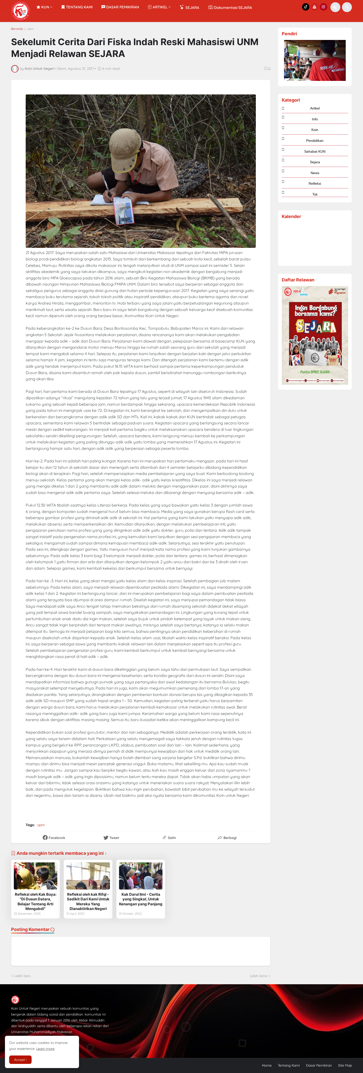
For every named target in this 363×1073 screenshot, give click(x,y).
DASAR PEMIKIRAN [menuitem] (122, 7)
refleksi (315, 183)
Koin (314, 130)
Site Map (345, 1065)
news (315, 173)
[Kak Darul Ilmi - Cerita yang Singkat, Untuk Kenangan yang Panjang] (140, 876)
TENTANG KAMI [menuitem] (79, 7)
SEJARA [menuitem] (191, 7)
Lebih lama (258, 976)
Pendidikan (314, 141)
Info (315, 119)
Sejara (315, 162)
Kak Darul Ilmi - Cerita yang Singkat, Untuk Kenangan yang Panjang (140, 899)
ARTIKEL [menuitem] (159, 7)
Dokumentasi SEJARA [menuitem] (232, 7)
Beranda (17, 28)
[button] (335, 7)
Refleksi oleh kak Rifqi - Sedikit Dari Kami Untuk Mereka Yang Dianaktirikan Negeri (88, 901)
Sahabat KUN (314, 151)
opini (30, 28)
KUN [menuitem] (44, 7)
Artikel (315, 108)
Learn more (45, 1048)
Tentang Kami (289, 1065)
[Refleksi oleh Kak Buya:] (35, 876)
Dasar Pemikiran (319, 1065)
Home (267, 1065)
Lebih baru (22, 976)
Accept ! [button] (20, 1059)
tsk (315, 194)
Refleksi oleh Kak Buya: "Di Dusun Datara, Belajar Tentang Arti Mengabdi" (35, 901)
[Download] (315, 383)
